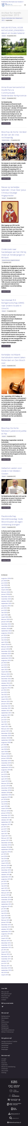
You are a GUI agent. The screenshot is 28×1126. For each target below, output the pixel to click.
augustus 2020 (6, 742)
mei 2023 (4, 667)
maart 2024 (5, 644)
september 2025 (6, 603)
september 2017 (6, 822)
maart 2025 (5, 617)
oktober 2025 (5, 601)
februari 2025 (5, 619)
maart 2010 (5, 975)
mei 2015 (4, 886)
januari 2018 (5, 813)
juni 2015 (4, 884)
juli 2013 (4, 936)
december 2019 (6, 761)
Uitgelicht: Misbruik (15, 260)
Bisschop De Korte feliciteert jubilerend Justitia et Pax (13, 431)
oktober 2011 (5, 961)
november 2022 (6, 681)
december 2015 (6, 870)
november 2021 (6, 708)
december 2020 (6, 733)
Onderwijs (4, 1069)
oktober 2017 (5, 820)
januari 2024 (5, 649)
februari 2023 (5, 674)
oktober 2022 (5, 683)
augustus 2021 (6, 715)
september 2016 (6, 849)
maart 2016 (5, 863)
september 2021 (6, 713)
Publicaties (4, 998)
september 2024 (6, 631)
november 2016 (6, 845)
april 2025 (4, 615)
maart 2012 (5, 952)
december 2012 (6, 943)
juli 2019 (4, 772)
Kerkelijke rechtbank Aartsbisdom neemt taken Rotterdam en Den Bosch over (13, 358)
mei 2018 (4, 804)
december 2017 (6, 815)
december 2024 (6, 624)
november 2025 (6, 599)
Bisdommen (5, 1022)
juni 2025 (4, 610)
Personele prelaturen (7, 1030)
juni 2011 (4, 963)
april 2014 (4, 915)
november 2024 (6, 626)
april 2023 (4, 669)
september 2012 (6, 947)
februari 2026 (5, 592)
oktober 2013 (5, 929)
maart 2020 (5, 754)
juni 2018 (4, 802)
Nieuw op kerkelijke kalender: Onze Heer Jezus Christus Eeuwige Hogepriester (13, 191)
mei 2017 (4, 831)
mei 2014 (4, 913)
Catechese (4, 1065)
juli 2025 (4, 608)
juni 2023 (4, 665)
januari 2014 (5, 922)
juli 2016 (4, 854)
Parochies (4, 1024)
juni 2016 (4, 856)
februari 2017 (5, 838)
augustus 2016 (6, 852)
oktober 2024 (5, 628)
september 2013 (6, 931)
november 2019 (6, 763)
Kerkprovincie (5, 1016)
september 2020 (6, 740)
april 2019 (4, 779)
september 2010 (6, 970)
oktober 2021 (5, 710)
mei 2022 (4, 694)
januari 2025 (5, 622)
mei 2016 (4, 858)
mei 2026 (4, 585)
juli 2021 (4, 717)
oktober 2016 (5, 847)
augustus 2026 (6, 578)
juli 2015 (4, 881)
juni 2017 (4, 829)
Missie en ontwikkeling (8, 1067)
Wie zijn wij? (5, 992)
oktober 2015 (5, 874)
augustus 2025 (6, 606)
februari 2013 (5, 940)
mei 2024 (4, 640)
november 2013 (6, 927)
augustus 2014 (6, 906)
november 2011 (6, 959)
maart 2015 (5, 890)
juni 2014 (4, 911)
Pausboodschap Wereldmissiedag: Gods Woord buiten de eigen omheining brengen (12, 520)
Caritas (7, 140)
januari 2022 (5, 704)
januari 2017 (5, 840)
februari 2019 (5, 783)
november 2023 (6, 653)
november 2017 (6, 817)
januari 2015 (5, 895)
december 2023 (6, 651)
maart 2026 (5, 590)
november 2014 (6, 899)
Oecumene (4, 1070)
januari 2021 (5, 731)
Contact (3, 1000)
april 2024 (4, 642)
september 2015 (6, 877)
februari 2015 (5, 893)
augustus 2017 (6, 824)
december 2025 (6, 596)
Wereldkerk (4, 1018)
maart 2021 (5, 726)
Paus (2, 1020)
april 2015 (4, 888)
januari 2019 (5, 786)
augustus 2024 (6, 633)
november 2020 (6, 735)
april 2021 (4, 724)
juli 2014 (4, 909)
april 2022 (4, 697)
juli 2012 (4, 950)
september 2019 (6, 767)
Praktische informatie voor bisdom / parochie (12, 3)
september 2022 (6, 685)
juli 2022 (4, 690)
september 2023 (6, 658)
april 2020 (4, 751)
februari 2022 (5, 701)
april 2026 (4, 587)
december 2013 (6, 925)
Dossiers (8, 260)
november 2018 (6, 790)
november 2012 (6, 945)
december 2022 (6, 678)
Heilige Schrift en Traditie (9, 1041)
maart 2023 (5, 672)
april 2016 (4, 861)
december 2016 (6, 843)
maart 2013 (5, 938)
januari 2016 (5, 868)
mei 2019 (4, 776)
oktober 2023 (5, 656)
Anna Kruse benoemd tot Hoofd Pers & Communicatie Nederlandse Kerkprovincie (13, 91)
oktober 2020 (5, 738)
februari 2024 (5, 647)
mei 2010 (4, 972)
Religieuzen (4, 1026)
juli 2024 (4, 635)
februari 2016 (5, 865)
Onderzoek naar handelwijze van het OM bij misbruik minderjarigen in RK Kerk (13, 253)
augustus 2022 (6, 688)
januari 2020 (5, 758)
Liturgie (3, 1059)
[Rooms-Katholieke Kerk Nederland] (11, 5)
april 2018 (4, 806)
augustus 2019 (6, 770)
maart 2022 (5, 699)
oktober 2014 (5, 902)
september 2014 (6, 904)
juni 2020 (4, 747)
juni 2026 (4, 583)
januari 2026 (5, 594)
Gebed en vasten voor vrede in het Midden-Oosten (11, 471)
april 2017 (4, 833)
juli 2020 (4, 745)
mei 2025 (4, 612)
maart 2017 (5, 836)
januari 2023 (5, 676)
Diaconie (4, 1063)
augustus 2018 (6, 797)
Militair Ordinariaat (7, 1032)
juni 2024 (4, 637)
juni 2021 (4, 719)
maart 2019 (5, 781)
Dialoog (3, 1072)
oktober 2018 (5, 792)
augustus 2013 (6, 934)
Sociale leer (4, 1047)
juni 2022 (4, 692)
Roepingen (4, 1049)
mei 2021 (4, 722)
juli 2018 (4, 799)
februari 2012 (5, 954)
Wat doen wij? (5, 996)
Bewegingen (5, 1028)
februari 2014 (5, 920)
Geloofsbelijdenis (6, 1043)
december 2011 (6, 956)
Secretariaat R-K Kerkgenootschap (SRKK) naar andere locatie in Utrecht (12, 304)
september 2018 (6, 795)
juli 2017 (4, 827)
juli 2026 (4, 580)
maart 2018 (5, 808)
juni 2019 (4, 774)
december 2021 (6, 706)
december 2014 (6, 897)
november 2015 (6, 872)
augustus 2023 (6, 660)
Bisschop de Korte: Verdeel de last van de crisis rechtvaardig (13, 135)
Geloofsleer (4, 1045)
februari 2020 (5, 756)
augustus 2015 (6, 879)
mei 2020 (4, 749)
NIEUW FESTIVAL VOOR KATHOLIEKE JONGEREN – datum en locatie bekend (13, 30)
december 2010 (6, 968)
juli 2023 (4, 663)
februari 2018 (5, 811)
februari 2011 (5, 966)
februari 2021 (5, 729)
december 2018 (6, 788)
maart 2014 (5, 918)
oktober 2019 (5, 765)
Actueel (4, 35)
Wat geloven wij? (6, 994)
